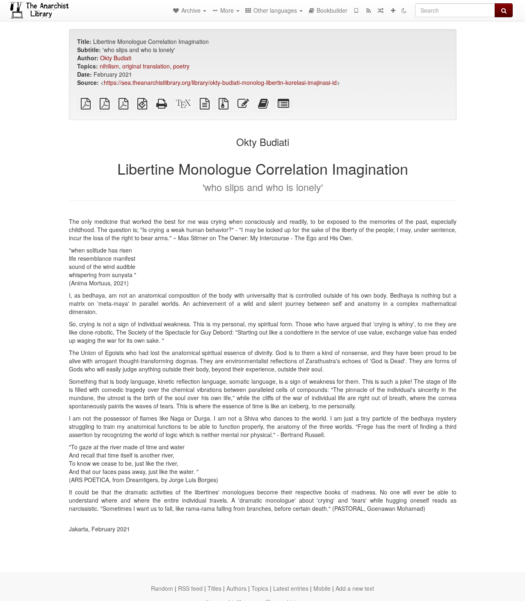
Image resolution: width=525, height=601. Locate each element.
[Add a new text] (393, 10)
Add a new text (355, 588)
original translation (146, 66)
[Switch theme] (404, 10)
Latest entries (290, 588)
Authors (236, 588)
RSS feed (190, 588)
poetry (181, 66)
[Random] (380, 10)
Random (162, 588)
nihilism (109, 66)
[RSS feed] (368, 10)
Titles (214, 588)
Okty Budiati (115, 58)
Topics (259, 588)
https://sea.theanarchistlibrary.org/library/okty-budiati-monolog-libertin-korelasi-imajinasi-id (220, 82)
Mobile (322, 588)
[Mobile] (356, 10)
